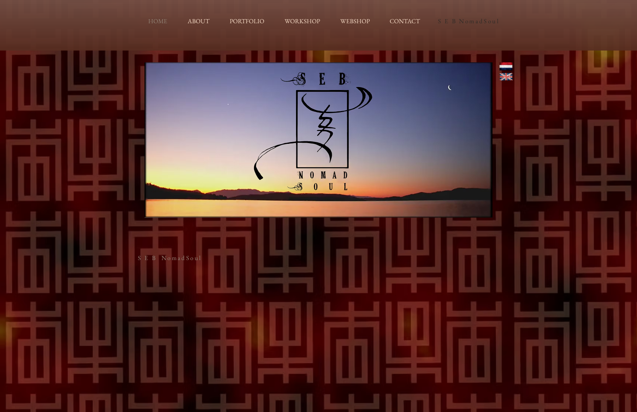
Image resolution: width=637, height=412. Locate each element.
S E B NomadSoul (468, 21)
